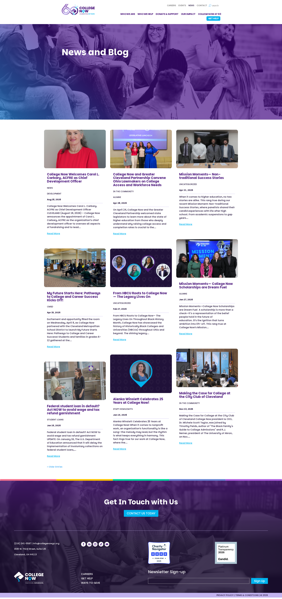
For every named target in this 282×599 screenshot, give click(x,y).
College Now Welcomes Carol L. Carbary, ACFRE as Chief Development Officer (73, 178)
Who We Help (145, 14)
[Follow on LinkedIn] (89, 544)
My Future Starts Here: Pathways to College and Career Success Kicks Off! (73, 297)
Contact (202, 5)
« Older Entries (54, 466)
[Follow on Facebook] (83, 544)
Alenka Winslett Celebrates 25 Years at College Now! (138, 401)
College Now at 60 (209, 14)
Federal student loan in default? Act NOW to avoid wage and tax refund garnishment (73, 409)
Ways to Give (90, 583)
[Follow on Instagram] (95, 544)
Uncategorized (122, 303)
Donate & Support (167, 14)
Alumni (117, 197)
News (191, 5)
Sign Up (259, 581)
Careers (171, 5)
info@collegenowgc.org (46, 543)
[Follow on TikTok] (101, 544)
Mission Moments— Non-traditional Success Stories (201, 176)
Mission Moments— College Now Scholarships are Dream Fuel (206, 286)
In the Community (123, 191)
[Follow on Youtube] (107, 544)
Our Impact (188, 14)
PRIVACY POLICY (225, 595)
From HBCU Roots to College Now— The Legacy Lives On (140, 295)
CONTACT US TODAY (141, 513)
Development (54, 193)
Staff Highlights (123, 409)
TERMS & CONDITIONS (246, 595)
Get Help (213, 18)
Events (182, 5)
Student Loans (55, 419)
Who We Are (127, 14)
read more (53, 233)
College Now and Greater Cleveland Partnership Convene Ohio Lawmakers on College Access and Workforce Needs (139, 179)
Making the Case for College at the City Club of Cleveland (204, 395)
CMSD (50, 306)
